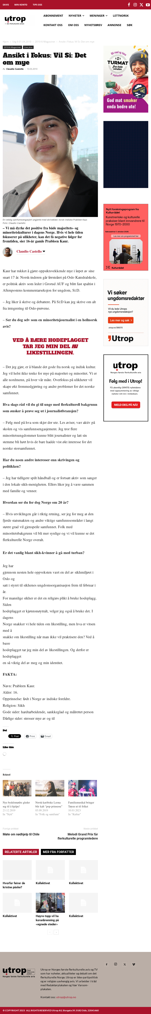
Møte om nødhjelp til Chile (21, 834)
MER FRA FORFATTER (58, 852)
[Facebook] (106, 964)
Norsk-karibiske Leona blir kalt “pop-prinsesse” (48, 804)
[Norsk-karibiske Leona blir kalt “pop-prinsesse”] (49, 788)
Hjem (6, 41)
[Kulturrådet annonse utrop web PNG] (125, 269)
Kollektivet (43, 883)
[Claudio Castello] (10, 252)
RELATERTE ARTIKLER (21, 852)
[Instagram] (115, 964)
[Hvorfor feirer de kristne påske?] (17, 870)
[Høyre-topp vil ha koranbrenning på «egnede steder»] (50, 903)
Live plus (28, 47)
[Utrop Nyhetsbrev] (125, 420)
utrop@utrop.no (66, 997)
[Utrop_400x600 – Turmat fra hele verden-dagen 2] (125, 111)
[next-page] (56, 932)
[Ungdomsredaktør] (125, 345)
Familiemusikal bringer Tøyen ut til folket (81, 804)
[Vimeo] (134, 964)
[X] (125, 964)
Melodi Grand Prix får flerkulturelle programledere (78, 836)
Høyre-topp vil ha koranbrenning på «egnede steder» (47, 920)
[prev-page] (49, 932)
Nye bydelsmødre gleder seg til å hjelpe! (16, 804)
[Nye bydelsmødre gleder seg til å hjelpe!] (17, 788)
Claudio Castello (15, 68)
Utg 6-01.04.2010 (21, 41)
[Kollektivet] (50, 870)
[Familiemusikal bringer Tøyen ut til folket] (82, 788)
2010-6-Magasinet (45, 41)
